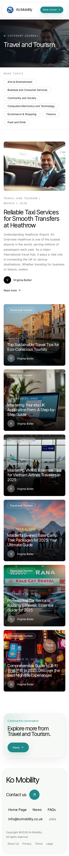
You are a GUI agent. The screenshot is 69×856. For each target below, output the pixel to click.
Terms (39, 843)
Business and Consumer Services (27, 89)
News (16, 747)
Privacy (26, 843)
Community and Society (22, 97)
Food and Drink (17, 122)
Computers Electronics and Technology (31, 106)
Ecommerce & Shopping (22, 114)
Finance (51, 114)
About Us (13, 843)
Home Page (17, 810)
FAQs (52, 810)
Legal (49, 843)
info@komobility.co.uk (25, 819)
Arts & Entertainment (20, 81)
